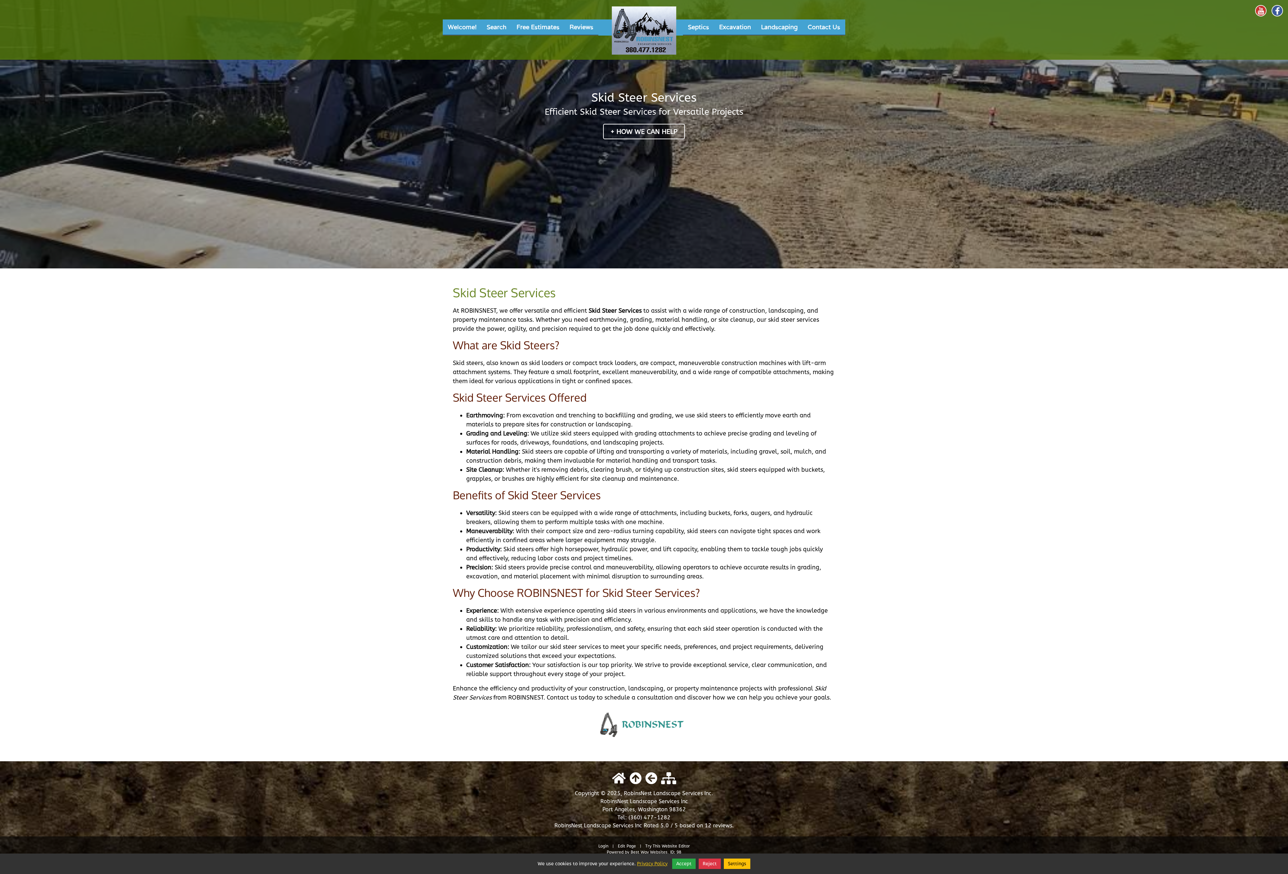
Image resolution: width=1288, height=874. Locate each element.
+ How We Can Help (644, 132)
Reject (710, 864)
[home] (619, 778)
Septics (698, 27)
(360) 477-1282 (649, 817)
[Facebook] (1277, 10)
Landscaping (779, 27)
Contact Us (824, 27)
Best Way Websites (649, 852)
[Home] (644, 32)
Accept (684, 864)
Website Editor (676, 846)
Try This (652, 846)
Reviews (581, 27)
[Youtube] (1261, 10)
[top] (636, 778)
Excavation (735, 27)
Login (603, 846)
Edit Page (627, 846)
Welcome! (462, 27)
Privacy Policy (652, 864)
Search (496, 27)
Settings (737, 864)
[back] (651, 778)
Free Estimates (538, 27)
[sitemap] (668, 778)
